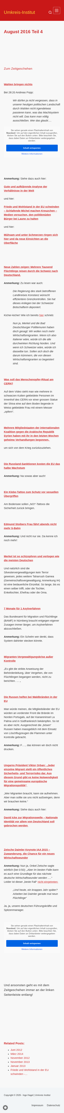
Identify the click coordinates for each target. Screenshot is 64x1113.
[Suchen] (50, 12)
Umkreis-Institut (19, 12)
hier (41, 315)
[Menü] (56, 10)
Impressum (37, 1105)
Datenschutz (53, 1105)
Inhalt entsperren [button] (32, 148)
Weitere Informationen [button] (31, 154)
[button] (5, 1107)
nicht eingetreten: (48, 881)
